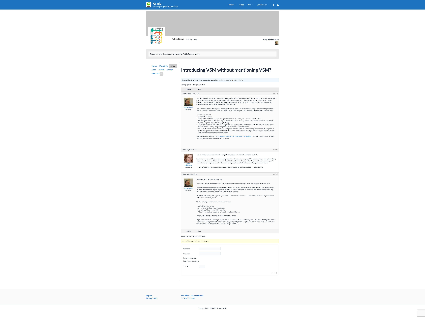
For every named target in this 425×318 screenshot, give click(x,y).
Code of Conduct (188, 298)
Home (154, 66)
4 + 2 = (186, 266)
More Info (163, 66)
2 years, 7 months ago (223, 80)
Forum (173, 66)
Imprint (149, 295)
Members (157, 73)
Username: (186, 249)
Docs (154, 69)
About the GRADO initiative (192, 295)
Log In (274, 273)
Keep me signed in (190, 258)
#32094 (275, 174)
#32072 (275, 93)
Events (161, 69)
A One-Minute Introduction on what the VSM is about (234, 136)
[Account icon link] (278, 5)
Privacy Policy (151, 298)
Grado (157, 3)
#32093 (275, 150)
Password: (186, 254)
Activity (170, 69)
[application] (235, 4)
